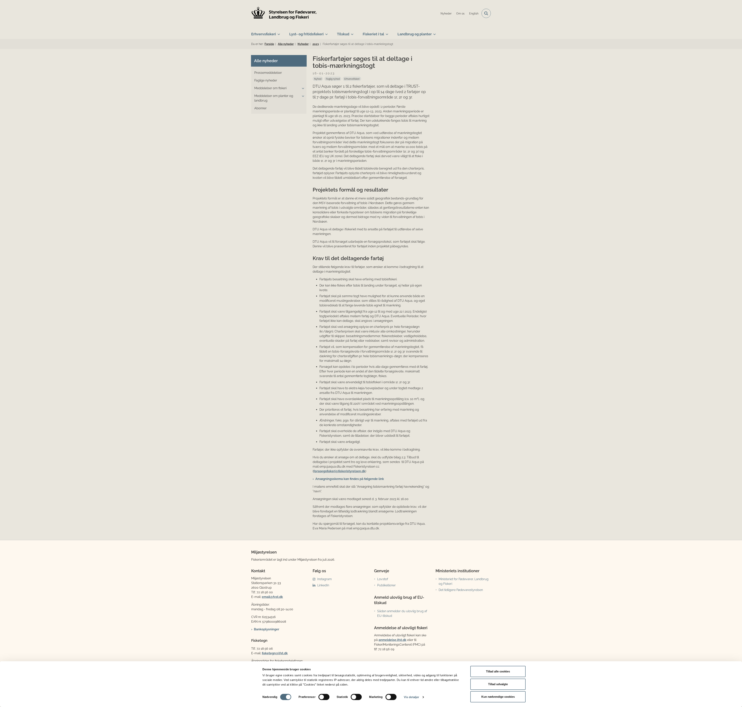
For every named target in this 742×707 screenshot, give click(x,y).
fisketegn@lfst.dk (275, 653)
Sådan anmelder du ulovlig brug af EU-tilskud (402, 613)
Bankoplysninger (266, 629)
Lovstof (382, 579)
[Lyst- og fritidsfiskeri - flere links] (326, 32)
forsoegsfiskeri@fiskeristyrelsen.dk (339, 471)
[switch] (323, 697)
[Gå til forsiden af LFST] (284, 13)
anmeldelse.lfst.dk (392, 640)
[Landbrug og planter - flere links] (434, 32)
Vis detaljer (411, 697)
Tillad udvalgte (498, 684)
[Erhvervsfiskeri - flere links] (278, 32)
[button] (302, 88)
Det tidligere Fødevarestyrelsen (461, 590)
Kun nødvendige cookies (498, 696)
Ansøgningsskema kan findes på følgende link (349, 479)
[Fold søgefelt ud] (486, 13)
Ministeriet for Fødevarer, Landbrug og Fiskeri (463, 581)
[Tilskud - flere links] (351, 32)
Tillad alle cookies (498, 671)
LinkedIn (323, 585)
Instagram (324, 579)
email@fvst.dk (272, 597)
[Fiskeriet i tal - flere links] (386, 32)
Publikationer (386, 585)
